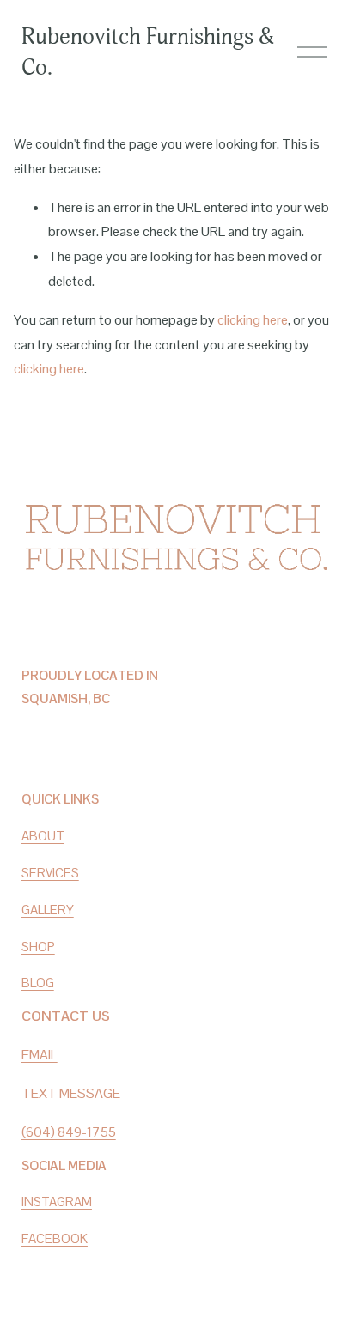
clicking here (252, 320)
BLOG (37, 982)
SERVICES (50, 873)
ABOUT (42, 836)
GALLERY (47, 909)
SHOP (38, 946)
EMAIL (39, 1055)
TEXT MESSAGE (70, 1093)
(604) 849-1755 (68, 1132)
